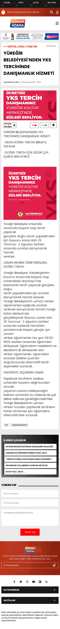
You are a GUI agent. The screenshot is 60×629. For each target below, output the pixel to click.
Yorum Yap (30, 532)
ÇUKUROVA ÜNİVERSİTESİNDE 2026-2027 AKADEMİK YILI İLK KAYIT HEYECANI (26, 452)
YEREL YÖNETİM (27, 46)
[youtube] (33, 581)
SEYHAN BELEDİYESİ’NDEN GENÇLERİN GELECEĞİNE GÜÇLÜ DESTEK (31, 446)
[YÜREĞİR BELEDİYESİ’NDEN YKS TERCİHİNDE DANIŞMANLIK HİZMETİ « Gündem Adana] (17, 23)
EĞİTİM (12, 46)
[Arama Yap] (50, 12)
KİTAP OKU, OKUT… (15, 471)
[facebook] (14, 581)
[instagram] (27, 581)
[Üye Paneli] (56, 12)
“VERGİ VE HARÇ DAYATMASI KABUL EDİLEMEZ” (29, 459)
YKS (6, 425)
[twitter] (20, 581)
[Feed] (46, 581)
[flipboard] (40, 581)
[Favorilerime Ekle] (53, 125)
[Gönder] (55, 565)
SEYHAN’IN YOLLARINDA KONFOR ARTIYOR (26, 465)
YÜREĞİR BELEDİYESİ (19, 425)
